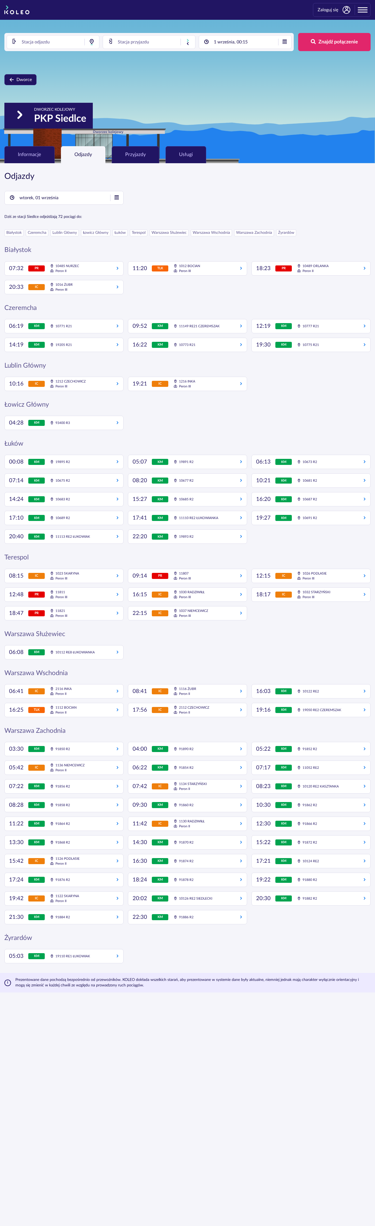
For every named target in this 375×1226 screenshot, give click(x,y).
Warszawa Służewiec (169, 233)
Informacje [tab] (29, 154)
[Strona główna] (16, 9)
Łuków (120, 233)
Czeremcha (37, 233)
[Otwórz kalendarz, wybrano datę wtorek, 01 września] (116, 197)
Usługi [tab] (186, 154)
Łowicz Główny (95, 233)
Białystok (14, 233)
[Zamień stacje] (187, 42)
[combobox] (53, 42)
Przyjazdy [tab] (135, 154)
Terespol (138, 233)
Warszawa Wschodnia (211, 233)
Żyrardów (286, 233)
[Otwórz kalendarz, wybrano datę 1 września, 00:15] (284, 42)
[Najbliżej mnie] (91, 42)
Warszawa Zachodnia (254, 233)
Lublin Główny (64, 233)
